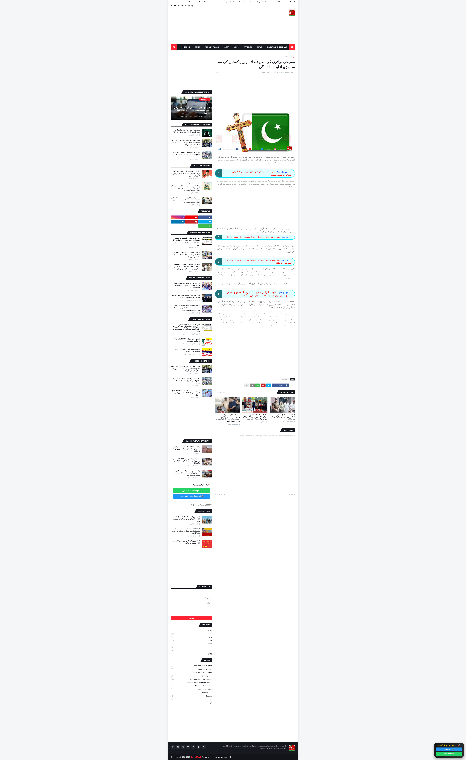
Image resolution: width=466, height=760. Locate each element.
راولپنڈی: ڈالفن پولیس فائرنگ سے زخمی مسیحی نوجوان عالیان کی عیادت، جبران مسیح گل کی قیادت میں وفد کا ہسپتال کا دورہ (227, 418)
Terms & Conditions (280, 2)
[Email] (252, 385)
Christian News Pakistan (191, 666)
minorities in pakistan (191, 686)
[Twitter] (268, 385)
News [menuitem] (259, 47)
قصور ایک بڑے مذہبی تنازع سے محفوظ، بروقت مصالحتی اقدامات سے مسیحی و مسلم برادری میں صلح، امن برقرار (187, 266)
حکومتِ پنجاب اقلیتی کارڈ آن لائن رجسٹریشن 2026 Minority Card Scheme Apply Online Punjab (192, 110)
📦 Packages (449, 749)
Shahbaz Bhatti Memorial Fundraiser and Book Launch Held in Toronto (185, 296)
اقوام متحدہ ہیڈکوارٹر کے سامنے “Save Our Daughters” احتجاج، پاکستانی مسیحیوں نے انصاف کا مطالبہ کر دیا (185, 142)
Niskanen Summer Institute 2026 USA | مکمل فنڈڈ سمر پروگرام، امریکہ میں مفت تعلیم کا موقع (186, 531)
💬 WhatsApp (449, 754)
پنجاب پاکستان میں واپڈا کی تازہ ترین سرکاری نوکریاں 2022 (187, 350)
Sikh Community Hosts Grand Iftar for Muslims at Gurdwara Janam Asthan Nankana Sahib (187, 285)
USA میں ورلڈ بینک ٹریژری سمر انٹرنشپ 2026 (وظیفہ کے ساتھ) (186, 542)
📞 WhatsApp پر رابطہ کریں (191, 491)
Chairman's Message (219, 2)
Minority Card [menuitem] (212, 47)
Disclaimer (266, 2)
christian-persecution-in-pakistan (191, 682)
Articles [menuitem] (248, 47)
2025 (191, 634)
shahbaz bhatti (191, 692)
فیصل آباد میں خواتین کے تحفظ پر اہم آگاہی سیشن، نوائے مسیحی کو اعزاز (253, 237)
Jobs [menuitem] (236, 47)
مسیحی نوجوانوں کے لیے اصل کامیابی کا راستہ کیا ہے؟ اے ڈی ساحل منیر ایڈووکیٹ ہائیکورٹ (185, 200)
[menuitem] (292, 47)
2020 (191, 650)
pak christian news (191, 689)
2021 (191, 647)
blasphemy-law (191, 676)
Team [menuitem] (197, 47)
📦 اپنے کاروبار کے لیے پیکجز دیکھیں (191, 496)
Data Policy (243, 2)
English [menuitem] (186, 47)
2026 (191, 630)
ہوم (293, 57)
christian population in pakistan (191, 679)
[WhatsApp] (257, 385)
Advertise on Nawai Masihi (199, 2)
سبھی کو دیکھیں (220, 392)
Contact (233, 2)
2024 (191, 637)
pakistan (287, 57)
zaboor (191, 696)
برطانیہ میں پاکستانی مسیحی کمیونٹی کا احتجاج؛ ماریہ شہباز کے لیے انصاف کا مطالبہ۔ (186, 154)
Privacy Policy (255, 2)
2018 (191, 654)
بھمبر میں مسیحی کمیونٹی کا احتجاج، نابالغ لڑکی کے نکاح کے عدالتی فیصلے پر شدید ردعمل (186, 393)
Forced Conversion (191, 669)
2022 (191, 644)
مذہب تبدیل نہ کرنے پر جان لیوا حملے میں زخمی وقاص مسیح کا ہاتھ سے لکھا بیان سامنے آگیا (186, 461)
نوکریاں (191, 702)
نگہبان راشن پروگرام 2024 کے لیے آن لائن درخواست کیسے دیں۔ (186, 340)
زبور (191, 699)
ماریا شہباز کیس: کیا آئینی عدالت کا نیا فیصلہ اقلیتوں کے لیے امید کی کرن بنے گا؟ (186, 131)
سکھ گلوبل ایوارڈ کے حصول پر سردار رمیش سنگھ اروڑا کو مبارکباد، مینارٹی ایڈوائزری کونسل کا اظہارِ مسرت (255, 417)
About (292, 2)
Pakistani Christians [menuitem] (277, 47)
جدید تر (291, 494)
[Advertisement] (215, 24)
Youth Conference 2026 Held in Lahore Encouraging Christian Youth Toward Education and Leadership (186, 308)
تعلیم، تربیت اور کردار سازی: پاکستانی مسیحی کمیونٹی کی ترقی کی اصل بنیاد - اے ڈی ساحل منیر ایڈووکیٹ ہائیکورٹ (185, 186)
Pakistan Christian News (191, 672)
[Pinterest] (263, 385)
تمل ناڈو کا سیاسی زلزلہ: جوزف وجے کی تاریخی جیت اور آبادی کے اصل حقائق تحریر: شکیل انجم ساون (186, 173)
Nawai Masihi (196, 757)
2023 (191, 640)
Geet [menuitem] (226, 47)
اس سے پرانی (220, 494)
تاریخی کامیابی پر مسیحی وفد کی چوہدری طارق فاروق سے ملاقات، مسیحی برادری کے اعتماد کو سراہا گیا (186, 254)
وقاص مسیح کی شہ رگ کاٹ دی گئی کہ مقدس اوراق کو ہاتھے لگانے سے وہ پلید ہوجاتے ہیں (187, 473)
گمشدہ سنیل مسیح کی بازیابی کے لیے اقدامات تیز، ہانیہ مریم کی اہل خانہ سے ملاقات (282, 417)
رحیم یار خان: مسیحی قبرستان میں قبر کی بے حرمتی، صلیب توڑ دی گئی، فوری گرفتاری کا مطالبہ (185, 449)
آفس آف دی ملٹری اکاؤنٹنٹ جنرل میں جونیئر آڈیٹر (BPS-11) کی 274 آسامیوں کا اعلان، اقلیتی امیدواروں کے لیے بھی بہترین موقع (186, 241)
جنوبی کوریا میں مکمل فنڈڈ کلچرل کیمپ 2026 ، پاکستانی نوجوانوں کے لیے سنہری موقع (186, 519)
